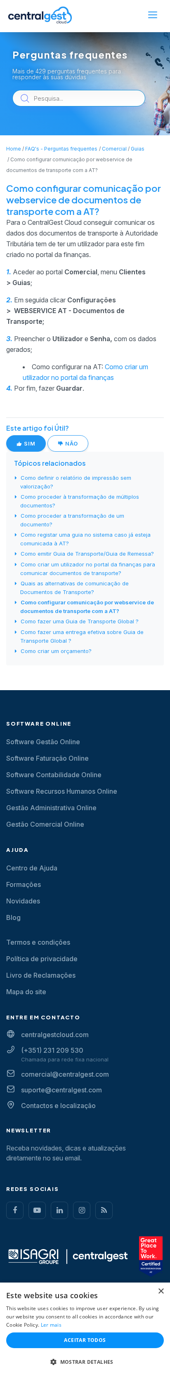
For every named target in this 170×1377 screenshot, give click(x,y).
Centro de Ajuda (31, 868)
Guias (137, 149)
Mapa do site (26, 992)
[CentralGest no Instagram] (81, 1210)
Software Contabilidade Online (54, 775)
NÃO (71, 443)
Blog (13, 917)
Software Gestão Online (43, 742)
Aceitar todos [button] (85, 1340)
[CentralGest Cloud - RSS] (104, 1210)
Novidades (23, 901)
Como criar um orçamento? (56, 651)
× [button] (161, 1291)
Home (13, 149)
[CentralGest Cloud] (40, 15)
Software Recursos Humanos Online (61, 791)
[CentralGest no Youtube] (37, 1210)
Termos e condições (38, 942)
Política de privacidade (42, 959)
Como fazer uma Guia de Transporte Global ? (80, 621)
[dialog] (85, 1330)
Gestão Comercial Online (45, 824)
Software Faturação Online (47, 758)
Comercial (114, 149)
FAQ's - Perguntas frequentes (61, 149)
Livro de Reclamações (41, 975)
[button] (85, 1362)
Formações (23, 884)
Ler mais (51, 1324)
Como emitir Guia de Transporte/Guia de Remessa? (87, 553)
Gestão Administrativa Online (51, 808)
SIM (28, 443)
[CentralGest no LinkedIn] (59, 1210)
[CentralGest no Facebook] (15, 1210)
